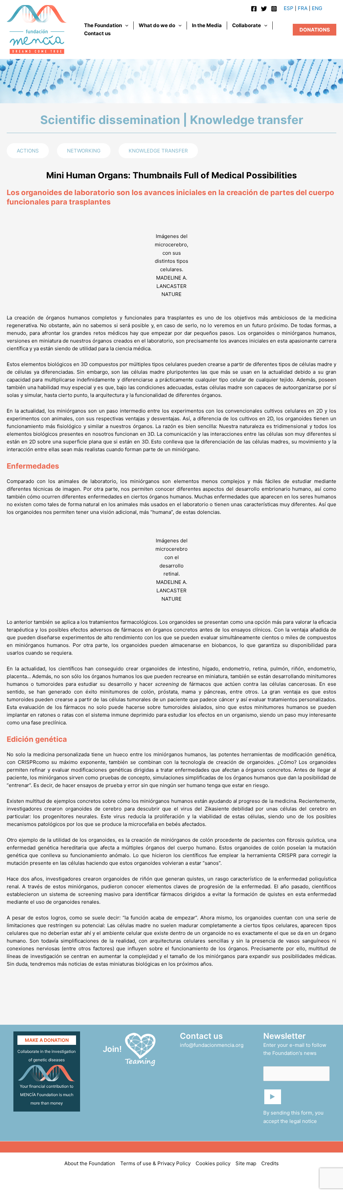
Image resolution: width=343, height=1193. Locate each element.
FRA (302, 8)
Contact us (97, 33)
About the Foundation (89, 1163)
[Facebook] (254, 9)
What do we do (157, 25)
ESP (288, 8)
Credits (270, 1163)
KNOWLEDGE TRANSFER (158, 150)
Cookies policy (213, 1163)
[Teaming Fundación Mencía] (140, 1049)
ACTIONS (28, 150)
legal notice (303, 1121)
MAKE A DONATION (47, 1040)
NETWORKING (83, 150)
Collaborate (246, 25)
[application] (125, 25)
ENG (317, 8)
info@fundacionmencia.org (212, 1045)
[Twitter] (264, 9)
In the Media (207, 25)
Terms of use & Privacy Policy (155, 1163)
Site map (245, 1163)
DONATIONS (314, 29)
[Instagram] (274, 9)
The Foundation (103, 25)
